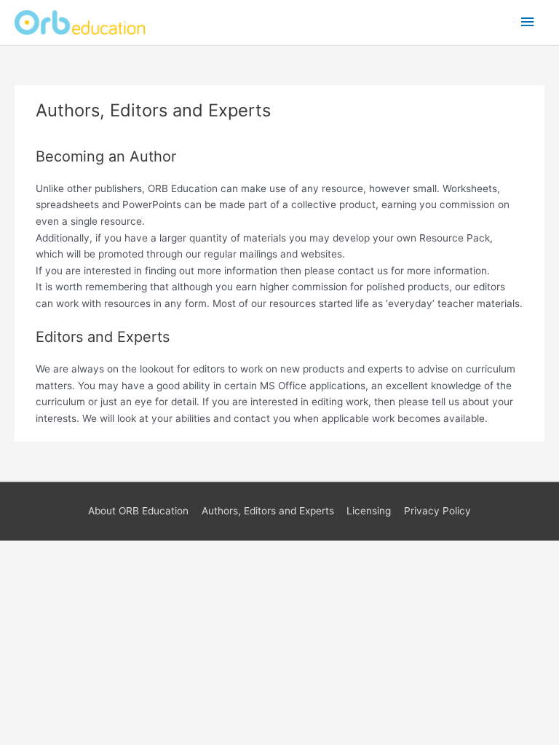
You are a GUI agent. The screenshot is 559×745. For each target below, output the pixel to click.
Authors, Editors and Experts (268, 511)
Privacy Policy (437, 511)
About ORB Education (138, 511)
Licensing (368, 511)
